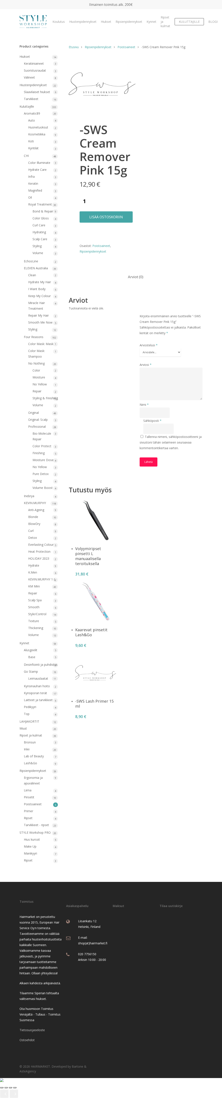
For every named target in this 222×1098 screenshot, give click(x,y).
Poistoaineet (33, 804)
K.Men (32, 572)
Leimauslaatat (38, 678)
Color (36, 370)
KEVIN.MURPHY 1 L (42, 579)
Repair (37, 391)
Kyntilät (33, 148)
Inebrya (29, 496)
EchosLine (31, 261)
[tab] (136, 277)
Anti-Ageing (36, 510)
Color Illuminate (39, 163)
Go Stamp (31, 671)
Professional (37, 426)
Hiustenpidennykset (82, 22)
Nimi (144, 405)
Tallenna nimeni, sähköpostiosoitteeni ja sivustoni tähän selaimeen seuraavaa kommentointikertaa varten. (171, 442)
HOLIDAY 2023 (38, 558)
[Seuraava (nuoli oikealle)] (14, 1093)
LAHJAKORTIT (29, 721)
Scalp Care (40, 239)
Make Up (30, 846)
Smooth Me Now (40, 322)
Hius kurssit (32, 839)
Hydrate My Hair (39, 282)
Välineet (29, 77)
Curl (31, 531)
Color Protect (42, 446)
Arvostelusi (149, 345)
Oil (30, 197)
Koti (31, 141)
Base (31, 657)
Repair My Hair (38, 315)
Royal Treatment (40, 204)
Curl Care (39, 225)
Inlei (26, 749)
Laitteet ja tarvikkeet (38, 700)
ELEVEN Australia (36, 268)
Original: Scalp (38, 420)
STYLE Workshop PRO (35, 832)
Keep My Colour (39, 296)
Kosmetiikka (36, 134)
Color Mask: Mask (40, 344)
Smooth (33, 607)
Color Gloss (41, 218)
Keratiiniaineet (34, 63)
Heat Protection (39, 551)
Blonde (33, 517)
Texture (33, 621)
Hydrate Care (37, 170)
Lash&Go (30, 763)
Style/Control (37, 614)
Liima (27, 790)
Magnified (35, 190)
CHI (26, 156)
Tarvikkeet (31, 99)
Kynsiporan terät (35, 693)
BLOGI (213, 22)
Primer (28, 811)
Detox (32, 538)
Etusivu (74, 47)
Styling (37, 246)
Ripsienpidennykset (129, 22)
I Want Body (37, 289)
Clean (32, 275)
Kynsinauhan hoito (37, 686)
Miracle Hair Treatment (36, 306)
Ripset (28, 818)
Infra (31, 176)
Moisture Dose (43, 460)
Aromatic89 (32, 113)
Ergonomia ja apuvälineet (33, 780)
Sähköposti (152, 421)
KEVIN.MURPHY (35, 503)
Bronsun (30, 742)
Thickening (35, 628)
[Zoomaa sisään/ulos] (1, 1087)
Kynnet (151, 22)
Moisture (39, 377)
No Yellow (40, 384)
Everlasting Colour (41, 544)
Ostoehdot (27, 1040)
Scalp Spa (35, 600)
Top (26, 714)
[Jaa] (10, 1087)
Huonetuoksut (38, 127)
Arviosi (146, 365)
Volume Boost (43, 488)
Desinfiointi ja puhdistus (40, 664)
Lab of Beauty (34, 756)
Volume (38, 253)
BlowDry (34, 524)
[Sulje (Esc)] (14, 1087)
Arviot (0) (135, 276)
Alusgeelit (30, 650)
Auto (31, 120)
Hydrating (39, 232)
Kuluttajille (27, 106)
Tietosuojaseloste (32, 1030)
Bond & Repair (43, 211)
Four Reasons (33, 337)
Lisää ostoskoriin (106, 217)
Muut (23, 728)
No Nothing (36, 363)
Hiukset (106, 22)
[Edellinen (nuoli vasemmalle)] (4, 1093)
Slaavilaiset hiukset (37, 92)
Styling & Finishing (45, 398)
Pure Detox (41, 474)
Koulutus (58, 22)
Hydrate (33, 565)
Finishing (39, 453)
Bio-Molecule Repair (42, 436)
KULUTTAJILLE (189, 22)
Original (33, 413)
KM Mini (34, 586)
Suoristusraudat (35, 70)
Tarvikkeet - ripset (36, 825)
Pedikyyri (30, 707)
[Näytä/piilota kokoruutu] (6, 1087)
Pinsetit (29, 797)
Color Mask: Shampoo (36, 353)
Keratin (33, 183)
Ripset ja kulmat (165, 21)
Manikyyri (30, 853)
